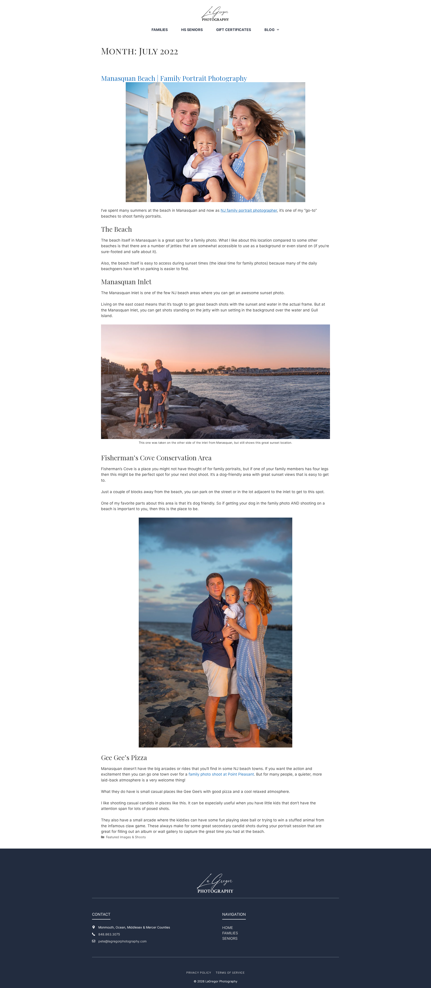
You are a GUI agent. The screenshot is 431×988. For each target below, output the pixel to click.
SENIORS (229, 938)
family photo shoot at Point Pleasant (221, 774)
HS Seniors (192, 29)
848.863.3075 (109, 934)
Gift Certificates (233, 29)
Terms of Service (230, 972)
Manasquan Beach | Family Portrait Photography (174, 78)
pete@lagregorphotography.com (122, 941)
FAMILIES (230, 933)
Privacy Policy (198, 972)
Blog (269, 29)
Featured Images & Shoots (126, 837)
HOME (227, 927)
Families (160, 29)
